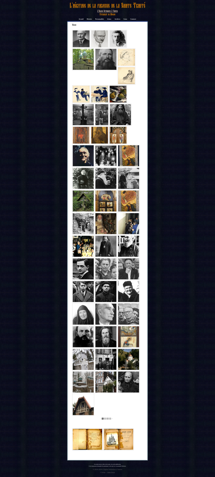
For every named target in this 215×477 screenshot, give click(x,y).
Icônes (109, 19)
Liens (125, 19)
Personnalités (99, 19)
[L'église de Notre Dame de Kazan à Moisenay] (83, 359)
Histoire (89, 19)
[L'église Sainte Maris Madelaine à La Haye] (105, 382)
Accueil (81, 19)
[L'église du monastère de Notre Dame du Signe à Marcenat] (128, 359)
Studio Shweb (111, 472)
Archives (117, 19)
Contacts (133, 19)
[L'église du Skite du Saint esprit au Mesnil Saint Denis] (83, 382)
